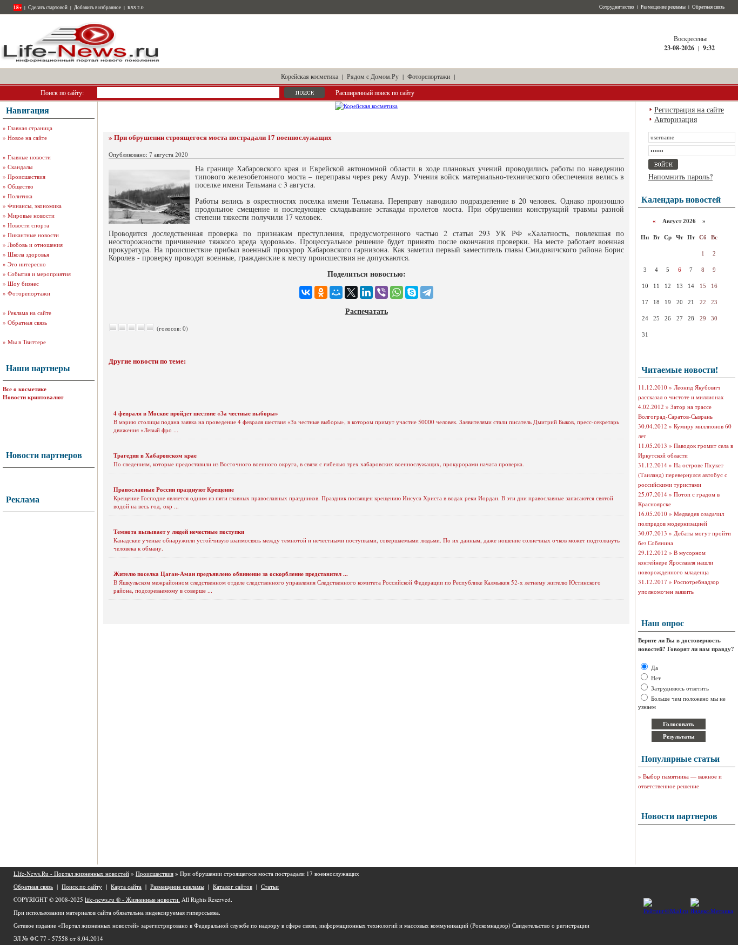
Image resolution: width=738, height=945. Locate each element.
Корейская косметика (309, 76)
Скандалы (20, 167)
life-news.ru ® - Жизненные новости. (132, 899)
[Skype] (411, 292)
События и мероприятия (39, 274)
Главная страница (30, 128)
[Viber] (381, 292)
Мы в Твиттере (27, 342)
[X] (351, 292)
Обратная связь (708, 7)
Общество (20, 186)
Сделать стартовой (48, 7)
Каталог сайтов (232, 886)
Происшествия (26, 176)
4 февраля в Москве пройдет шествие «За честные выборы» (195, 413)
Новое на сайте (27, 137)
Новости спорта (28, 225)
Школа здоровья (28, 254)
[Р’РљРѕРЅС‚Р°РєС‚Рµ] (305, 292)
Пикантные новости (33, 235)
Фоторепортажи (428, 76)
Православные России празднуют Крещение (173, 489)
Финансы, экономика (35, 206)
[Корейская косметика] (366, 106)
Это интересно (27, 264)
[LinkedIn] (366, 292)
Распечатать (366, 311)
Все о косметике (24, 389)
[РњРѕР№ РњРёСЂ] (336, 292)
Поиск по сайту (82, 886)
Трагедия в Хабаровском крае (155, 455)
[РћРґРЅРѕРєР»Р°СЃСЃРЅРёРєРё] (320, 292)
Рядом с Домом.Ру (373, 76)
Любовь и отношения (35, 244)
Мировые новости (31, 215)
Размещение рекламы (663, 7)
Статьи (270, 886)
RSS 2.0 (136, 7)
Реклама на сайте (29, 313)
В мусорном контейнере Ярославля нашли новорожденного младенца (675, 562)
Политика (20, 196)
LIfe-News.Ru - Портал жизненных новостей (71, 873)
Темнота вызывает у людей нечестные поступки (178, 531)
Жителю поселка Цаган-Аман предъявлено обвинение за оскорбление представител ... (230, 573)
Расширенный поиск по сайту (375, 92)
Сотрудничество (616, 7)
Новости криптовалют (33, 397)
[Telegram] (426, 292)
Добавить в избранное (97, 7)
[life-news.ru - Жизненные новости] (81, 61)
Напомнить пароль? (680, 176)
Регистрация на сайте (689, 109)
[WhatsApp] (396, 292)
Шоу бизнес (23, 283)
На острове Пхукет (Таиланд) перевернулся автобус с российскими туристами (682, 474)
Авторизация (675, 119)
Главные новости (29, 157)
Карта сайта (126, 886)
